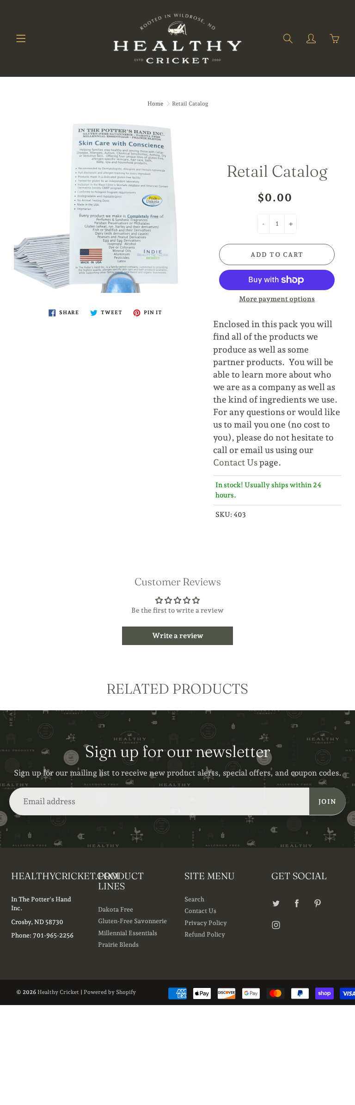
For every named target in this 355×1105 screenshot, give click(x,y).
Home (155, 103)
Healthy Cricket (58, 992)
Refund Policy (204, 934)
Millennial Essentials (127, 933)
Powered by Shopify (110, 992)
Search (194, 899)
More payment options (277, 299)
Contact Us (235, 462)
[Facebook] (297, 903)
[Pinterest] (318, 903)
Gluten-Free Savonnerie (132, 921)
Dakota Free (115, 909)
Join (327, 801)
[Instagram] (276, 925)
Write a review (177, 635)
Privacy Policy (205, 922)
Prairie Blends (118, 944)
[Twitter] (276, 903)
